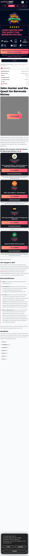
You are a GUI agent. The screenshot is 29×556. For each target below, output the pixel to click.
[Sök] (22, 2)
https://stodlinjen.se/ (10, 203)
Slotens (2, 271)
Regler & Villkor (17, 177)
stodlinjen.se (23, 55)
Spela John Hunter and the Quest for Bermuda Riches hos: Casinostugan (14, 51)
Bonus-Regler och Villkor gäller (14, 255)
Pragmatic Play (24, 71)
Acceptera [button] (20, 546)
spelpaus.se (10, 56)
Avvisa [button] (8, 546)
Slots (11, 64)
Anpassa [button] (14, 551)
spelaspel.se (3, 64)
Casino (8, 64)
